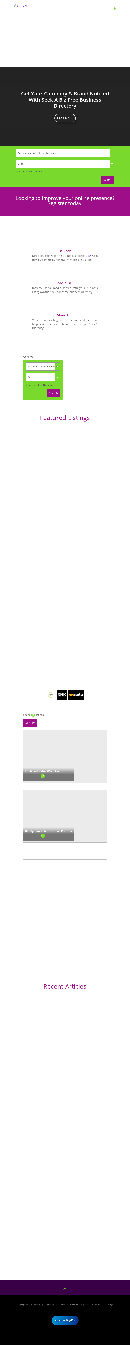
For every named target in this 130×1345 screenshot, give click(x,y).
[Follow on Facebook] (55, 1334)
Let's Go (63, 118)
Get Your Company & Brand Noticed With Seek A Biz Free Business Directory (65, 99)
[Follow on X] (65, 1334)
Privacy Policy (76, 1304)
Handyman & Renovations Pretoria (48, 831)
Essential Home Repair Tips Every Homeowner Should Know (59, 1179)
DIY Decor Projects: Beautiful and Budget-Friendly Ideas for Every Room (62, 1087)
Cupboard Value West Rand (43, 771)
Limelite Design (61, 1304)
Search (107, 179)
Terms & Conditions (93, 1304)
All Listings (108, 1304)
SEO (88, 256)
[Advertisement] (65, 41)
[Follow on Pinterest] (75, 1334)
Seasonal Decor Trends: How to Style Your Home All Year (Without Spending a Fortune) (63, 1251)
